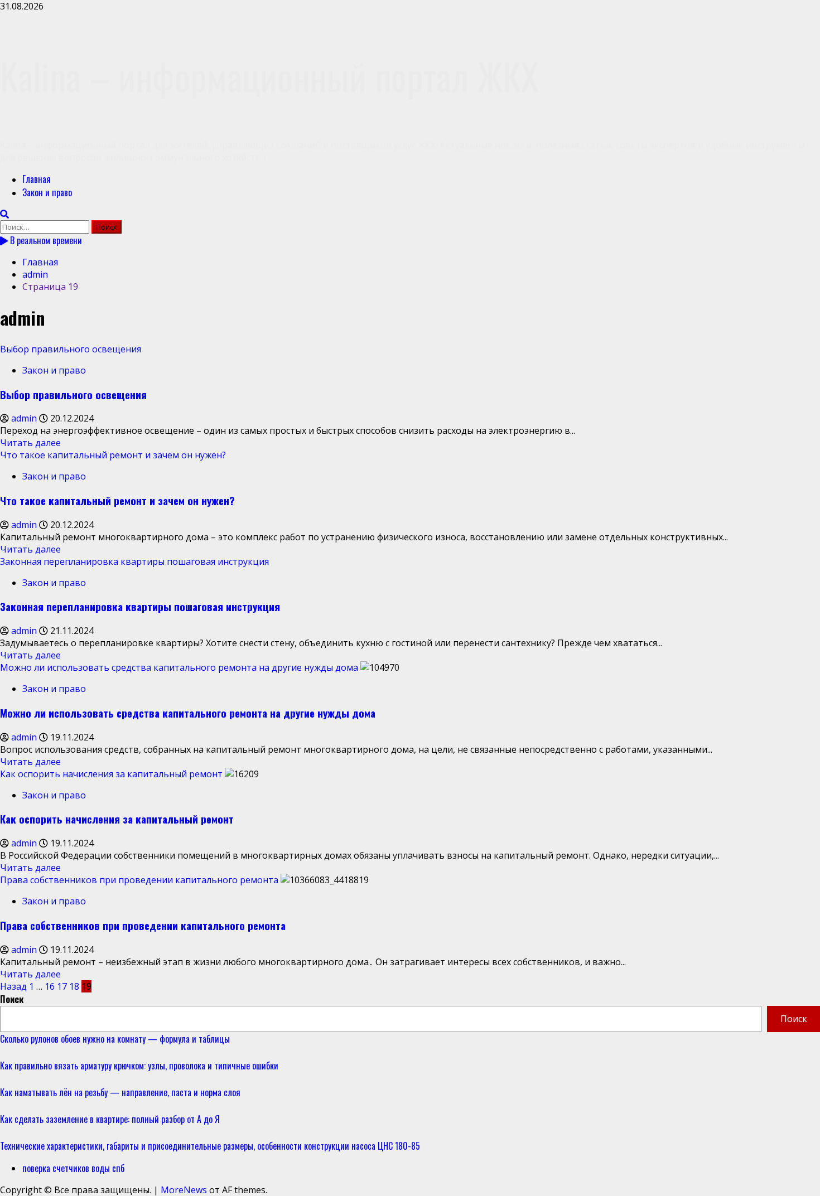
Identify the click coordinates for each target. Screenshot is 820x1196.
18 (74, 986)
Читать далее (30, 443)
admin (25, 418)
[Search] (4, 214)
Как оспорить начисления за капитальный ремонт (111, 774)
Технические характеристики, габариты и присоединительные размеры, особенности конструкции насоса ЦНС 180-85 (210, 1146)
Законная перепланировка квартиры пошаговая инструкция (134, 561)
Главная (36, 179)
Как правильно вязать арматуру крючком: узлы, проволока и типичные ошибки (139, 1065)
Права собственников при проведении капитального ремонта (139, 880)
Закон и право (47, 192)
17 (62, 986)
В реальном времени (45, 240)
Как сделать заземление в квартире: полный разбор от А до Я (110, 1119)
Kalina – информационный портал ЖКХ (269, 76)
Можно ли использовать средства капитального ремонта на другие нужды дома (179, 667)
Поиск (11, 999)
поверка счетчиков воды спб (73, 1168)
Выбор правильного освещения (70, 349)
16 (50, 986)
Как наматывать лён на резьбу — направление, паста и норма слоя (120, 1092)
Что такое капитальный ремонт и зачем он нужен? (113, 455)
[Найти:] (45, 226)
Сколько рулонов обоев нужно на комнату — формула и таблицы (115, 1038)
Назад (13, 986)
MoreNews (184, 1190)
